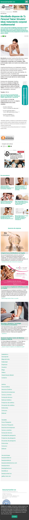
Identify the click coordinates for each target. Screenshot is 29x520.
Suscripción (5, 356)
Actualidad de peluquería (9, 435)
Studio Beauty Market (8, 375)
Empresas (4, 364)
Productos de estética (8, 402)
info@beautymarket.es (6, 493)
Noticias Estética (6, 400)
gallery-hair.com (6, 476)
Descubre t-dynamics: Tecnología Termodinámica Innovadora (11, 324)
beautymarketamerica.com (9, 463)
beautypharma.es (7, 468)
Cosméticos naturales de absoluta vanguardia (12, 261)
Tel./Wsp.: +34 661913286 (7, 494)
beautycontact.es (7, 473)
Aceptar (14, 516)
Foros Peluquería (6, 422)
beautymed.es (6, 465)
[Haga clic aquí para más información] (7, 140)
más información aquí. (6, 513)
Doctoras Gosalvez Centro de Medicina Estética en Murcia (12, 338)
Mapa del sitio (6, 359)
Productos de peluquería (8, 438)
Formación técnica (7, 397)
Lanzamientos (9, 11)
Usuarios (4, 367)
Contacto (4, 377)
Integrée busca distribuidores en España (13, 253)
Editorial (4, 413)
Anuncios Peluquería (7, 425)
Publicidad (4, 362)
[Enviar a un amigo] (4, 146)
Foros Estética (6, 386)
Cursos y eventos (7, 394)
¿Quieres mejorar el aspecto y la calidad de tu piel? (13, 346)
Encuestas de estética (8, 405)
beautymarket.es (8, 2)
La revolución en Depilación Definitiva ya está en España (14, 287)
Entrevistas (5, 408)
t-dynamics (4, 333)
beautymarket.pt (6, 460)
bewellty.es (5, 471)
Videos (4, 372)
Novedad (3, 13)
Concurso (4, 410)
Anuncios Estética (7, 389)
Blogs (3, 370)
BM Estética (3, 11)
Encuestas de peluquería (9, 440)
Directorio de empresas (8, 392)
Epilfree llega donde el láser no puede (10, 298)
